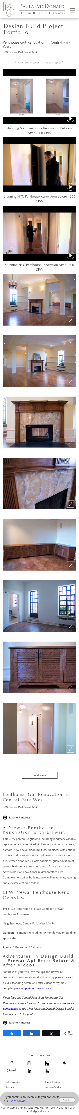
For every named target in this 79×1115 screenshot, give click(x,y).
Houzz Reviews (52, 1082)
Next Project (53, 62)
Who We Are (13, 1082)
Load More (39, 775)
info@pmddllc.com (39, 1111)
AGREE (67, 1100)
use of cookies (17, 1101)
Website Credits (52, 1087)
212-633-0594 (67, 1107)
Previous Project (28, 62)
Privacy (10, 1087)
